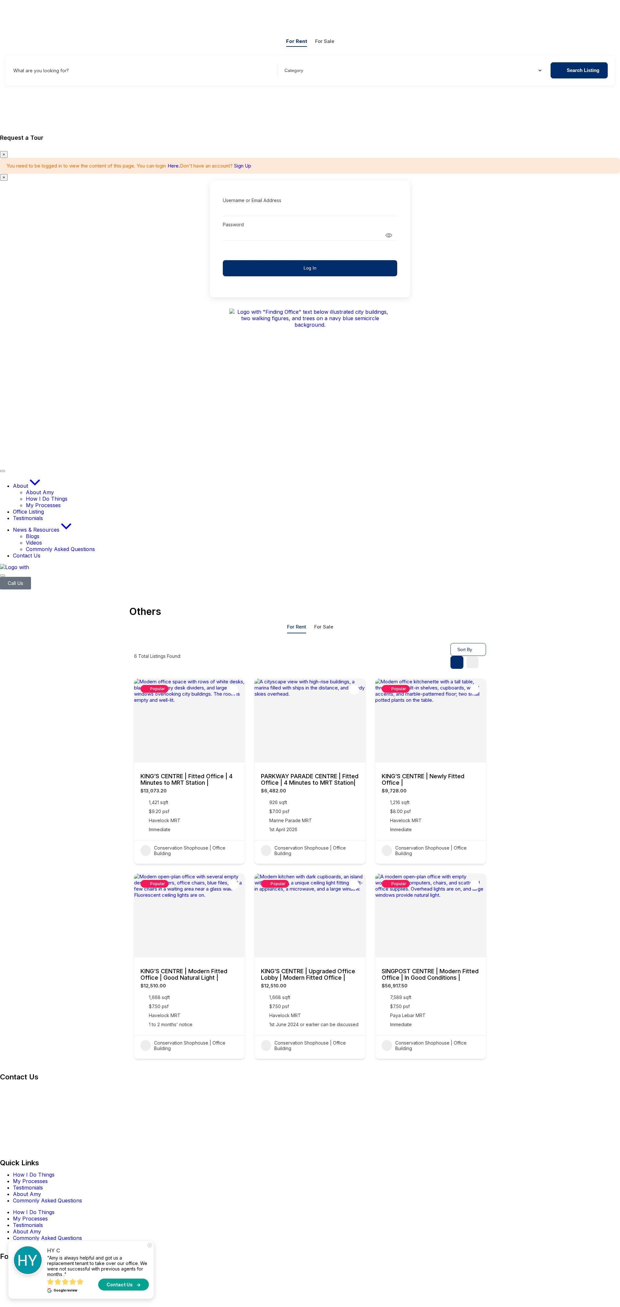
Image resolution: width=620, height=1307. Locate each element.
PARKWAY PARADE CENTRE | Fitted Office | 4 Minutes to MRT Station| (309, 779)
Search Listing (583, 70)
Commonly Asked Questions (47, 1200)
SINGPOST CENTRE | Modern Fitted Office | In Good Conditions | (430, 974)
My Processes (30, 1181)
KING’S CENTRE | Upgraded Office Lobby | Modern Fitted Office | (308, 974)
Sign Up (242, 166)
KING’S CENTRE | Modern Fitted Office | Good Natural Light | (183, 974)
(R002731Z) (36, 1089)
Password (233, 224)
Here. (174, 166)
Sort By (464, 649)
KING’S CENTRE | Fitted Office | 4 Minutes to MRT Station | (186, 779)
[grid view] (456, 662)
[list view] (472, 662)
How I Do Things (34, 1174)
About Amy (27, 1194)
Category (293, 70)
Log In (310, 268)
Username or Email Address (252, 200)
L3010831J (13, 1144)
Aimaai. (195, 1292)
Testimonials (28, 1187)
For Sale (324, 41)
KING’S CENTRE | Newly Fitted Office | (423, 779)
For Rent (296, 41)
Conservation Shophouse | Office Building (189, 850)
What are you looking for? (41, 70)
